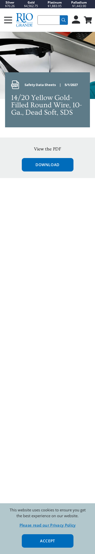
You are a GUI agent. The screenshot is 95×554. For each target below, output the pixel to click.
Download (47, 164)
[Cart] (87, 20)
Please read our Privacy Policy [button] (48, 525)
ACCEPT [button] (47, 540)
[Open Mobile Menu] (8, 20)
